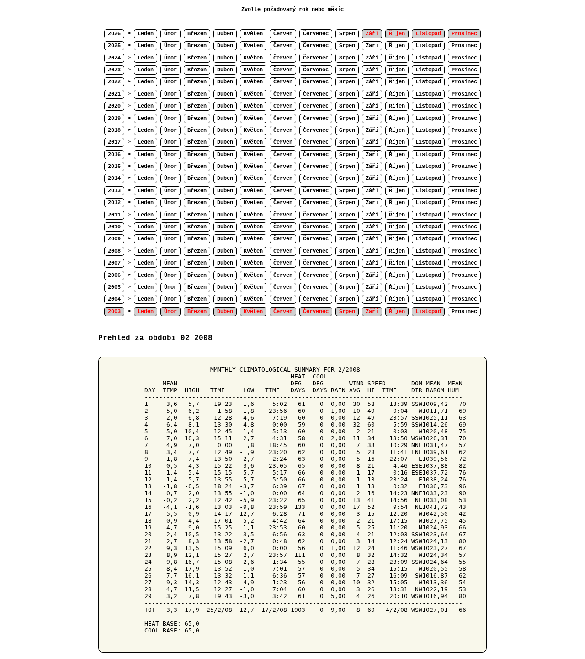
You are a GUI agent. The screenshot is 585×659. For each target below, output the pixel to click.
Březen (197, 34)
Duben (225, 34)
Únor (170, 34)
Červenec (316, 34)
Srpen (347, 34)
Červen (282, 34)
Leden (146, 34)
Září (372, 46)
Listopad (428, 46)
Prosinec (464, 46)
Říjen (397, 46)
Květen (253, 34)
